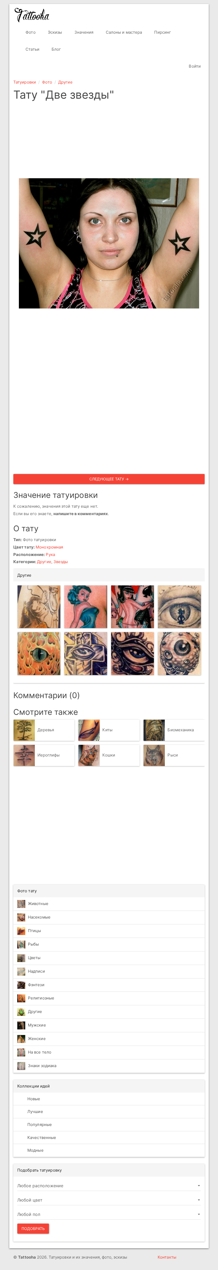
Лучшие (34, 1111)
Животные (38, 903)
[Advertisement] (109, 141)
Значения (83, 32)
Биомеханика (180, 729)
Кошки (108, 755)
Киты (107, 729)
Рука (50, 554)
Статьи (31, 49)
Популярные (39, 1124)
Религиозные (41, 998)
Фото (30, 32)
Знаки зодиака (42, 1065)
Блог (56, 49)
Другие (65, 82)
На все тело (39, 1052)
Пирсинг (162, 32)
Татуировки (24, 82)
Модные (35, 1150)
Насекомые (39, 917)
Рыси (172, 755)
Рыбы (33, 944)
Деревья (45, 729)
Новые (33, 1098)
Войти (194, 66)
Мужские (37, 1025)
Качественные (41, 1137)
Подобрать (33, 1228)
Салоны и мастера (123, 32)
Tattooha (32, 15)
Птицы (34, 930)
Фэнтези (36, 984)
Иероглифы (48, 755)
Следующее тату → (109, 479)
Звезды (60, 561)
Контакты (167, 1257)
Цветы (34, 957)
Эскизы (54, 32)
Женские (37, 1038)
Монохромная (49, 547)
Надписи (36, 971)
